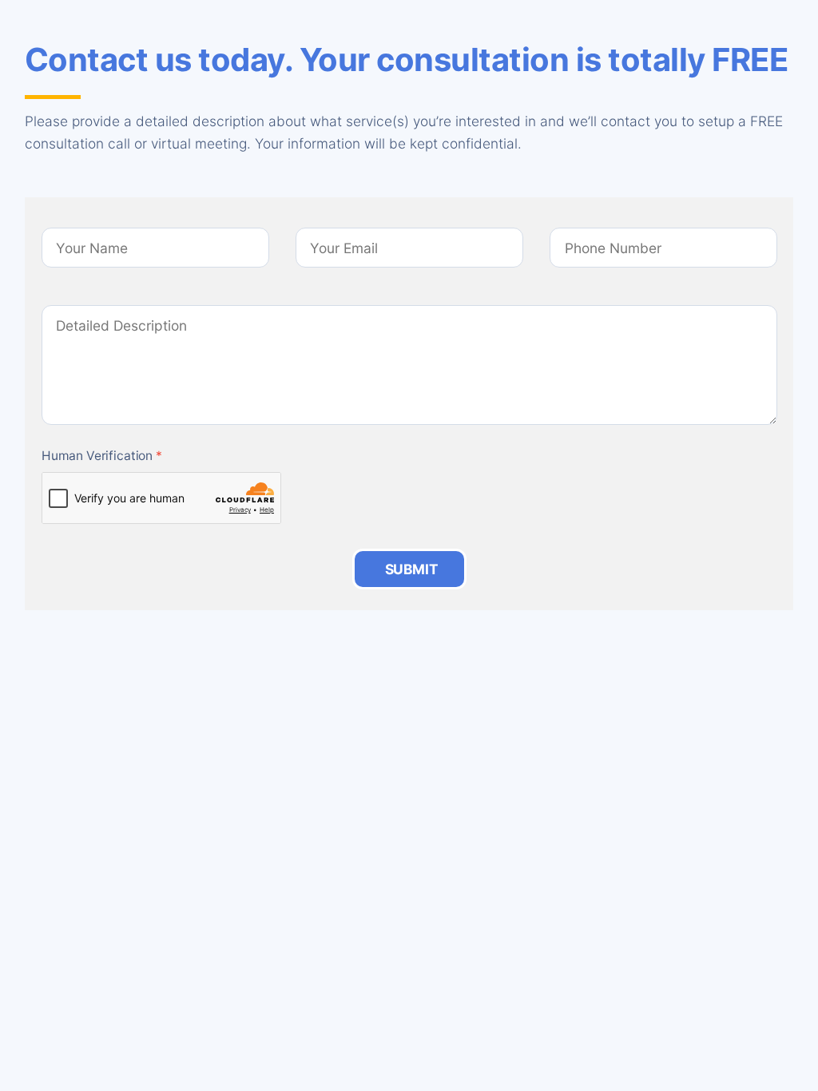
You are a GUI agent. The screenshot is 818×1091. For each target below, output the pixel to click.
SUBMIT (412, 569)
